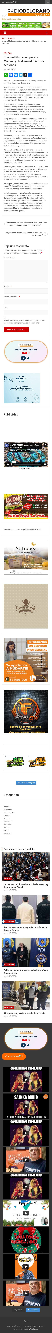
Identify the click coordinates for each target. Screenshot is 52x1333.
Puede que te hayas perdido (19, 849)
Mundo (6, 818)
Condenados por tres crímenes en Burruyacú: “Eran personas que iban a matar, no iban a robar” (26, 224)
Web (5, 307)
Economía (8, 809)
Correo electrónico (12, 297)
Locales (7, 815)
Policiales (7, 824)
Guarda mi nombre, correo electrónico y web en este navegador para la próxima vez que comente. (24, 321)
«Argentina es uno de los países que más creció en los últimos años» (25, 234)
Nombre (7, 286)
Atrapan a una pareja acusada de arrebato (24, 1013)
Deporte (7, 806)
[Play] (23, 358)
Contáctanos (12, 1056)
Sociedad (7, 833)
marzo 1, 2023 (9, 69)
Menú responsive (47, 2)
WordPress (33, 1329)
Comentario (9, 257)
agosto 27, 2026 (10, 890)
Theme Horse (37, 1326)
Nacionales (8, 821)
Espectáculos (9, 812)
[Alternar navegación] (5, 32)
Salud (6, 830)
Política (7, 53)
